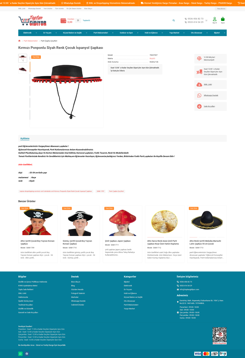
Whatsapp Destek (78, 301)
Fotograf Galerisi (78, 293)
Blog (73, 286)
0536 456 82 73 (195, 18)
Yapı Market (174, 33)
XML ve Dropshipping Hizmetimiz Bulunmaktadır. (111, 3)
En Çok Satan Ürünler (74, 9)
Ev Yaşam (47, 33)
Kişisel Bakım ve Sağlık (72, 33)
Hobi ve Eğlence (151, 33)
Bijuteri (217, 33)
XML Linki (21, 9)
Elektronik (27, 33)
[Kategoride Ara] (78, 20)
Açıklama (24, 138)
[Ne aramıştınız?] (174, 20)
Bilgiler (22, 276)
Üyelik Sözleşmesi (25, 301)
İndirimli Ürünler (77, 305)
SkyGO (152, 58)
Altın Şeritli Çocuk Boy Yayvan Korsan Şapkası (37, 242)
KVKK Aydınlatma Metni (27, 286)
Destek (75, 276)
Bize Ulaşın (88, 9)
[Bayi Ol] (215, 19)
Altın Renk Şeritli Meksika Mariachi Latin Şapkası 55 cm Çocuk (205, 242)
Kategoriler (130, 276)
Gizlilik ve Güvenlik (25, 309)
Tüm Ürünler (59, 9)
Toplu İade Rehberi (25, 289)
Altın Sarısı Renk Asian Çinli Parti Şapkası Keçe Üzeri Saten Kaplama (163, 242)
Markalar (75, 297)
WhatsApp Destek (72, 3)
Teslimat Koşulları (25, 305)
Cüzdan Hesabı (77, 289)
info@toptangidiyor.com (189, 289)
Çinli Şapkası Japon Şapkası (118, 241)
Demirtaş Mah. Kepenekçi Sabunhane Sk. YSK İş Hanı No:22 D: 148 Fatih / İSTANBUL (201, 301)
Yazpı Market (129, 309)
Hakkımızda (23, 297)
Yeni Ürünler (48, 9)
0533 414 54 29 (195, 22)
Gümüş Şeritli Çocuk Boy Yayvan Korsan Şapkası (77, 242)
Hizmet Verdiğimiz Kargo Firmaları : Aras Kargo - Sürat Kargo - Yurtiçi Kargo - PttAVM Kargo (188, 3)
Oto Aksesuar (196, 33)
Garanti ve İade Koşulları (28, 312)
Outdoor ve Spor (126, 33)
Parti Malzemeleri (101, 33)
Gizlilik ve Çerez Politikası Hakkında (32, 282)
